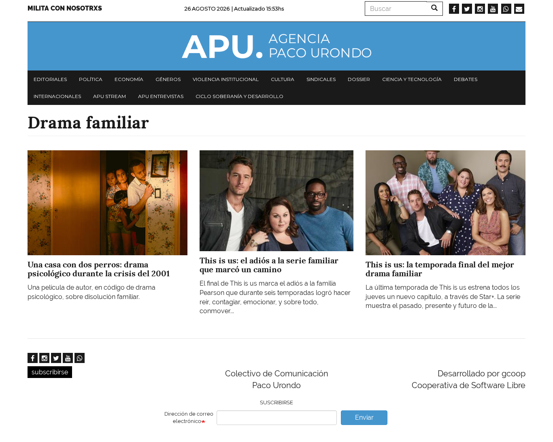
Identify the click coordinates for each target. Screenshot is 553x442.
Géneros (168, 79)
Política (90, 79)
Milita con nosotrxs (65, 8)
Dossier (359, 79)
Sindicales (321, 79)
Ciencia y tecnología (412, 79)
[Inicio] (276, 46)
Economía (129, 79)
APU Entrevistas (160, 96)
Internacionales (57, 96)
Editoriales (50, 79)
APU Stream (109, 96)
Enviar (364, 417)
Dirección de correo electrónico (188, 418)
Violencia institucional (226, 79)
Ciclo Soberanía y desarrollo (239, 96)
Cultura (282, 79)
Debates (465, 79)
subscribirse (50, 372)
